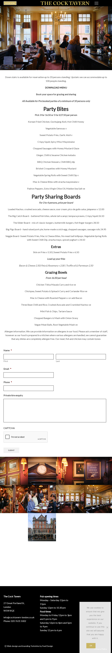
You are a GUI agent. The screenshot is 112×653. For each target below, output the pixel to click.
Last (58, 361)
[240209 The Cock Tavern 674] (70, 471)
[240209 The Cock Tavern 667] (42, 471)
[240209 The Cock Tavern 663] (14, 471)
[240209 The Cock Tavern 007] (98, 499)
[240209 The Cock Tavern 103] (42, 555)
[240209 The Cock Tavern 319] (42, 499)
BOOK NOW (10, 3)
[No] (107, 627)
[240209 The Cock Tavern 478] (14, 499)
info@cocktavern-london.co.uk (19, 617)
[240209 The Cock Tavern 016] (70, 499)
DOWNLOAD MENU (56, 87)
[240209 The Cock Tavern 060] (42, 527)
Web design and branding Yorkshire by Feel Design (30, 646)
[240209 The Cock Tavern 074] (98, 527)
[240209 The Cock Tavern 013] (14, 527)
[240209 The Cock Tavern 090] (14, 555)
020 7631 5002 (18, 621)
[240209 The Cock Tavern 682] (98, 471)
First (6, 361)
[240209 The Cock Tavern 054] (70, 555)
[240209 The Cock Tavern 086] (70, 527)
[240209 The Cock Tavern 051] (98, 555)
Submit (11, 450)
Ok (91, 645)
